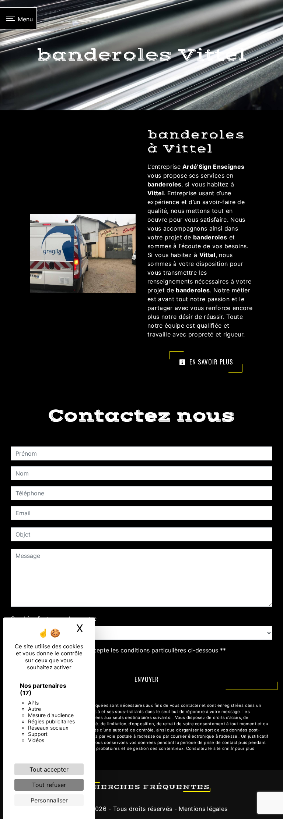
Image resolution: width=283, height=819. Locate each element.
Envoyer (146, 679)
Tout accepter (49, 769)
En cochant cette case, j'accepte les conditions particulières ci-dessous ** (122, 650)
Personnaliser (49, 800)
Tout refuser (49, 784)
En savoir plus (210, 361)
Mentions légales (202, 808)
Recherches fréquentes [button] (142, 787)
